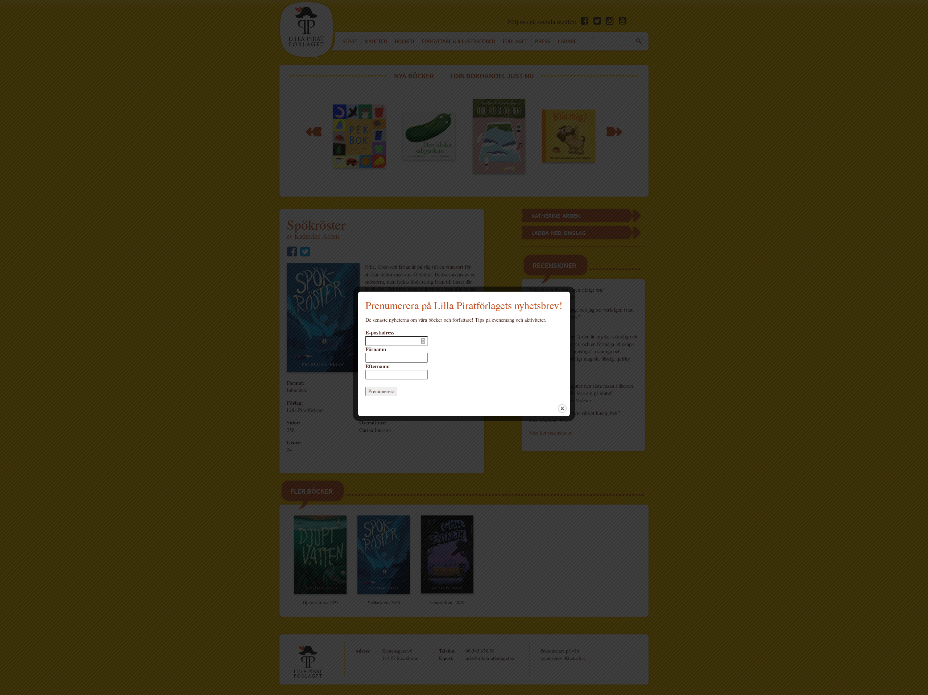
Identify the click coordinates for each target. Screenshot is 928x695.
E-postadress (379, 332)
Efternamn (377, 366)
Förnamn (375, 349)
